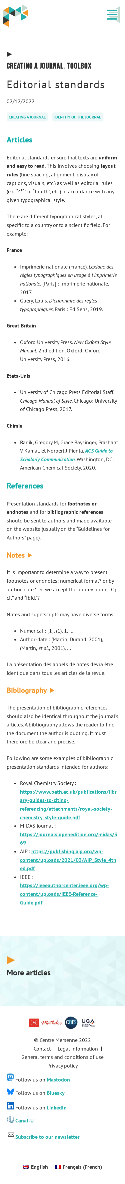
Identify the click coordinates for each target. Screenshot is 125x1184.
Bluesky (56, 1092)
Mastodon (58, 1079)
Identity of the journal (77, 116)
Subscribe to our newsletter (47, 1136)
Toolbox (79, 66)
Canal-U (24, 1120)
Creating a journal (35, 66)
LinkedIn (57, 1107)
